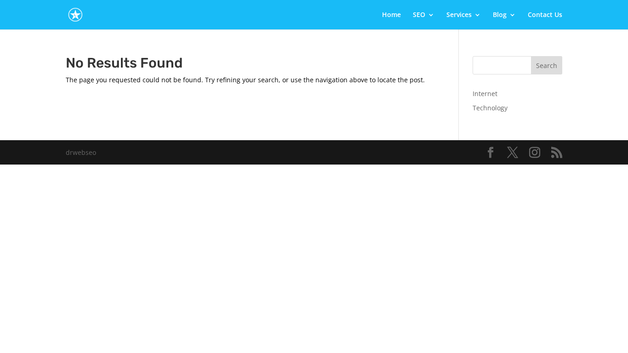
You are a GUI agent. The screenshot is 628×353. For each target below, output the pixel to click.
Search (546, 65)
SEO (419, 15)
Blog (500, 15)
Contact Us (545, 15)
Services (459, 15)
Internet (485, 93)
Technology (490, 107)
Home (391, 15)
